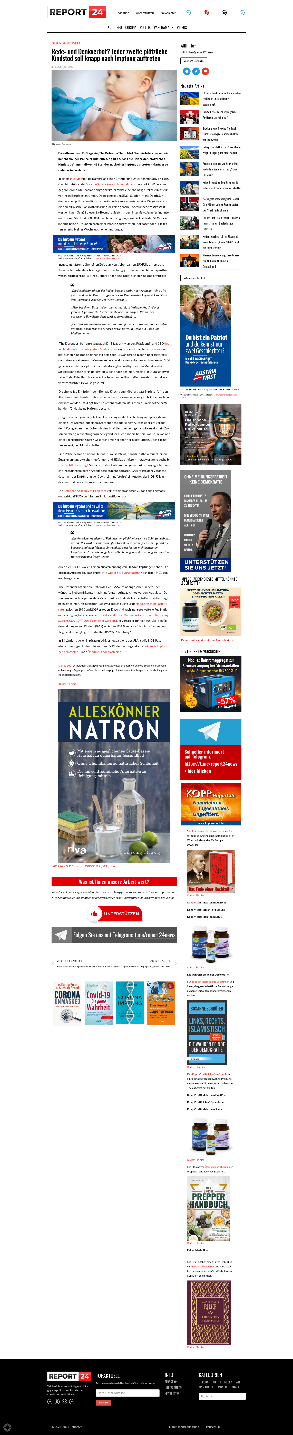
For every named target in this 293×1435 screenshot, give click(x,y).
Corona (130, 27)
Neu (119, 27)
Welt (76, 43)
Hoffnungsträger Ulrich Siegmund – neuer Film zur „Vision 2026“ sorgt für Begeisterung (221, 242)
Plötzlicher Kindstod (85, 866)
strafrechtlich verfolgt (73, 465)
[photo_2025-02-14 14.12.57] (205, 571)
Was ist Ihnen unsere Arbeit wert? (114, 881)
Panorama (161, 27)
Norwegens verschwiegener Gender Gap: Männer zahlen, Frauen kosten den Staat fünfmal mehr (221, 204)
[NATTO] (210, 634)
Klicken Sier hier (196, 1066)
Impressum (213, 1427)
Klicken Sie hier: (67, 683)
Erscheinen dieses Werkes (206, 831)
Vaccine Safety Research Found (107, 184)
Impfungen (60, 866)
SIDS (105, 866)
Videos (182, 27)
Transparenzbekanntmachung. (107, 258)
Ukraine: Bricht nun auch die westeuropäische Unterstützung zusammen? (222, 99)
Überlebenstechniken (217, 1166)
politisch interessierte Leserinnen (210, 981)
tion (132, 184)
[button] (110, 27)
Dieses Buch (65, 665)
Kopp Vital (193, 902)
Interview (76, 178)
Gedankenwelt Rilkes (202, 1266)
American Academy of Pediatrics (85, 491)
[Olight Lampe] (210, 464)
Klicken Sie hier (195, 895)
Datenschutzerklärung (184, 1427)
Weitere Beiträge (194, 60)
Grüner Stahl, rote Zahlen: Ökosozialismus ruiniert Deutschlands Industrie (222, 223)
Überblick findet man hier (104, 652)
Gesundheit (61, 43)
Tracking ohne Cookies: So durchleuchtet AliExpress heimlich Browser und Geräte (221, 134)
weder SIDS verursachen (124, 572)
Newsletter (168, 13)
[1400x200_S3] (114, 518)
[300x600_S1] (205, 385)
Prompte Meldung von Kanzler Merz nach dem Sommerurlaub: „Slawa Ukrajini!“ (221, 169)
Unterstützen (145, 13)
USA (112, 866)
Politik (145, 27)
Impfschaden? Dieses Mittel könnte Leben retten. (208, 581)
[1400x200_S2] (114, 251)
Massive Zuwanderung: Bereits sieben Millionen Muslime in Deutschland (221, 261)
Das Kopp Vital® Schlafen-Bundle (207, 1074)
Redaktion (122, 13)
